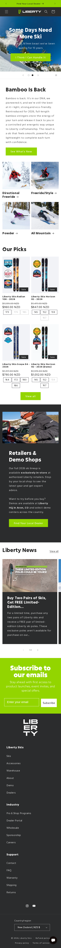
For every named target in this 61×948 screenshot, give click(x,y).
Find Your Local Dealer (28, 523)
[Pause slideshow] (57, 75)
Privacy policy (22, 943)
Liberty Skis (26, 938)
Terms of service (41, 943)
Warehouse (13, 770)
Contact (11, 863)
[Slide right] (37, 650)
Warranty (12, 877)
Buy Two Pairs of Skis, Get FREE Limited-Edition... (26, 602)
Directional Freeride (11, 195)
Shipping (12, 885)
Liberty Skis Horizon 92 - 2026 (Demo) (43, 365)
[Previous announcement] (6, 3)
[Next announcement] (55, 3)
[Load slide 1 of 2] (29, 75)
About (10, 778)
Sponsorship (14, 835)
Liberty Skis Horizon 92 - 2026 (43, 297)
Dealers (11, 792)
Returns (11, 892)
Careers (11, 842)
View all (30, 396)
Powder (8, 233)
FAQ (9, 870)
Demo (10, 785)
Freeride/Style (42, 193)
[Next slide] (38, 75)
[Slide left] (23, 650)
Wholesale (13, 827)
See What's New (21, 151)
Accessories (14, 763)
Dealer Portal (14, 820)
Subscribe (49, 703)
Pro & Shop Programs (19, 813)
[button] (6, 11)
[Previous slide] (23, 75)
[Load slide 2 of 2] (32, 75)
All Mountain (41, 233)
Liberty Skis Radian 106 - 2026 (13, 297)
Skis (9, 756)
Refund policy (43, 938)
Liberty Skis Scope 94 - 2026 (16, 365)
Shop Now (30, 53)
